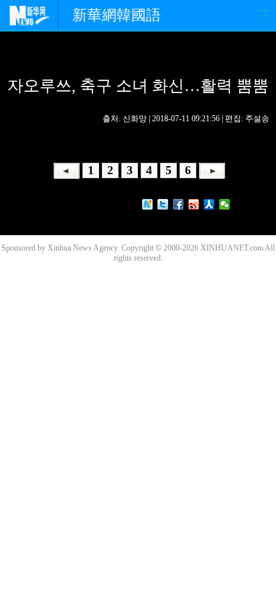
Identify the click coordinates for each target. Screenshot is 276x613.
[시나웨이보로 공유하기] (194, 204)
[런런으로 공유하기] (209, 204)
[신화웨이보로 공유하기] (147, 204)
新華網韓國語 (116, 15)
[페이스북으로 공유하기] (178, 204)
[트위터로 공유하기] (163, 204)
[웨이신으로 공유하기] (224, 204)
